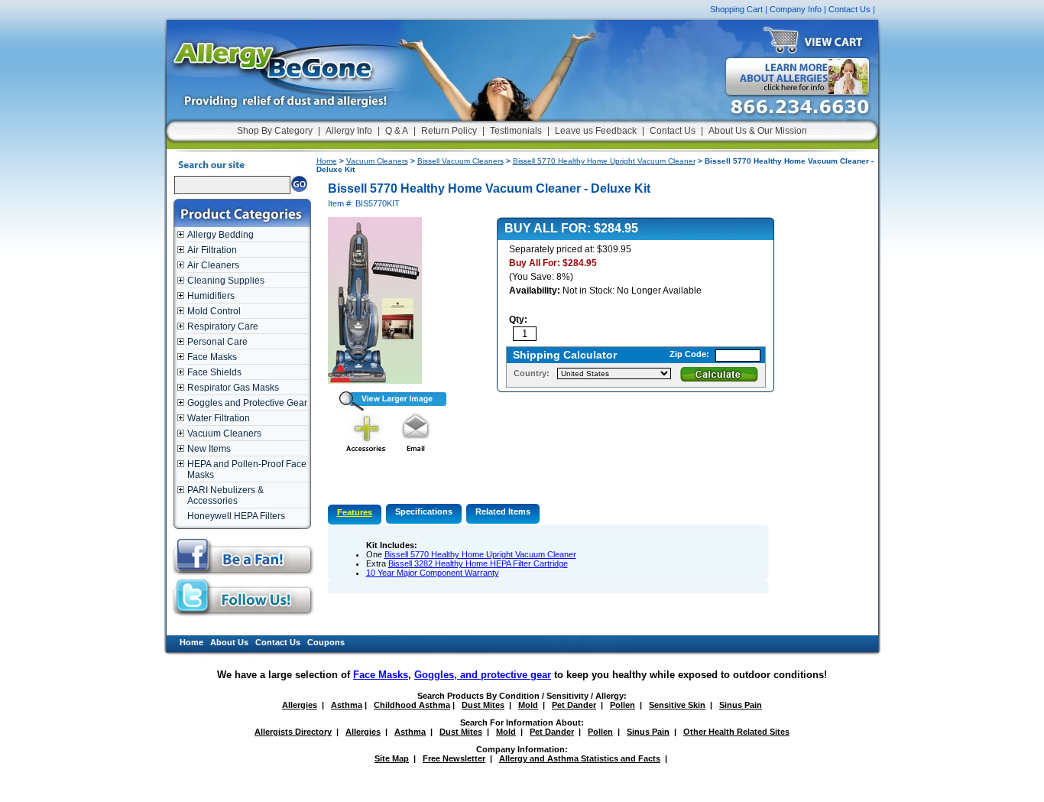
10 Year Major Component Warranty (432, 572)
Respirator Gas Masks (233, 387)
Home (326, 161)
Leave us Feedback (596, 130)
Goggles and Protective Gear (247, 403)
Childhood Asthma (412, 704)
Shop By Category (275, 130)
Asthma (346, 704)
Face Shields (214, 372)
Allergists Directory (293, 731)
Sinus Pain (740, 704)
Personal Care (217, 341)
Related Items (502, 511)
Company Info (796, 9)
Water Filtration (218, 418)
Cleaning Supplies (225, 280)
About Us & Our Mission (757, 130)
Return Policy (449, 130)
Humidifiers (211, 296)
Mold (528, 704)
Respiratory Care (222, 326)
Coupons (326, 642)
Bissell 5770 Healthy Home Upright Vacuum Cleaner (604, 161)
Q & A (396, 130)
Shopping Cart (736, 9)
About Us (229, 642)
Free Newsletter (454, 758)
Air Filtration (212, 250)
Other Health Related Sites (736, 731)
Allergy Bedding (220, 234)
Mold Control (214, 311)
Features (354, 512)
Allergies (299, 704)
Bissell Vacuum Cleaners (460, 161)
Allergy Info (349, 130)
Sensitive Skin (677, 704)
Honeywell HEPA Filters (236, 516)
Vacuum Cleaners (224, 433)
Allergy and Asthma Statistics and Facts (579, 758)
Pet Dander (574, 704)
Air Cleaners (213, 265)
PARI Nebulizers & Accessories (225, 495)
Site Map (391, 758)
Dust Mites (483, 704)
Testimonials (516, 130)
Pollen (622, 704)
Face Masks (212, 357)
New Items (209, 448)
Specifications (423, 511)
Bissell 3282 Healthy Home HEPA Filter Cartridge (478, 563)
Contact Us (849, 9)
